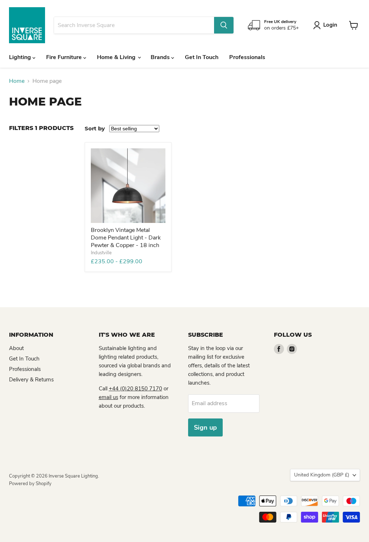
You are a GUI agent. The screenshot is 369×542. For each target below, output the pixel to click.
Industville (101, 253)
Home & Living (117, 57)
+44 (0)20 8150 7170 (135, 388)
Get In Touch (201, 57)
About (16, 348)
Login (330, 24)
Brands (161, 57)
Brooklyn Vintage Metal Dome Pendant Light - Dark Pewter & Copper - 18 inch (126, 237)
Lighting (20, 57)
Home (17, 81)
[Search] (224, 25)
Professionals (247, 57)
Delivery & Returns (31, 379)
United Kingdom (321, 474)
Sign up (205, 427)
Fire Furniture (64, 57)
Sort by (95, 128)
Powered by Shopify (30, 483)
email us (108, 397)
